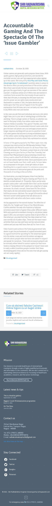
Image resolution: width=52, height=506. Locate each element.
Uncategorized (11, 258)
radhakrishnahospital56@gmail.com (22, 437)
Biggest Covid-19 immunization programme (19, 401)
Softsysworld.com (44, 492)
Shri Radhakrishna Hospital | (17, 492)
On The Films (8, 406)
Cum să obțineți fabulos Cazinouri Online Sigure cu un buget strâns (24, 306)
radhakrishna (8, 69)
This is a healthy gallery (12, 396)
